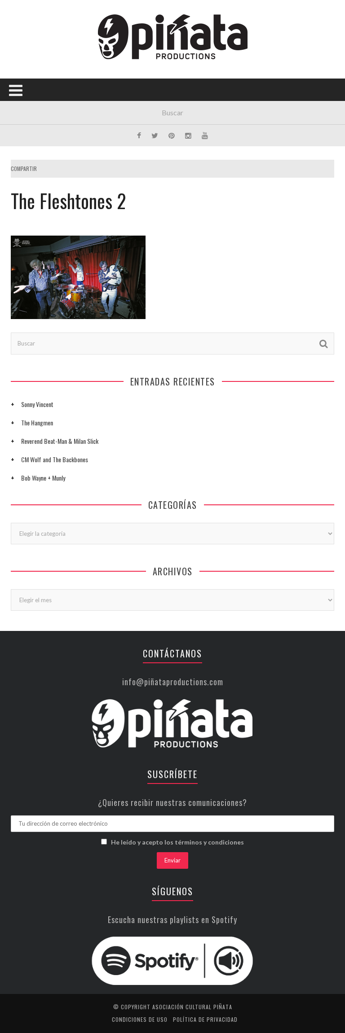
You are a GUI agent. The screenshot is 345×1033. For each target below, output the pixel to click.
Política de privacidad (205, 1019)
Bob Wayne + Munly (43, 477)
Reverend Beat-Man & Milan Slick (59, 441)
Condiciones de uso (140, 1019)
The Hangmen (37, 422)
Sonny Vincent (37, 404)
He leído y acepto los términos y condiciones (177, 842)
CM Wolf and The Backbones (54, 459)
